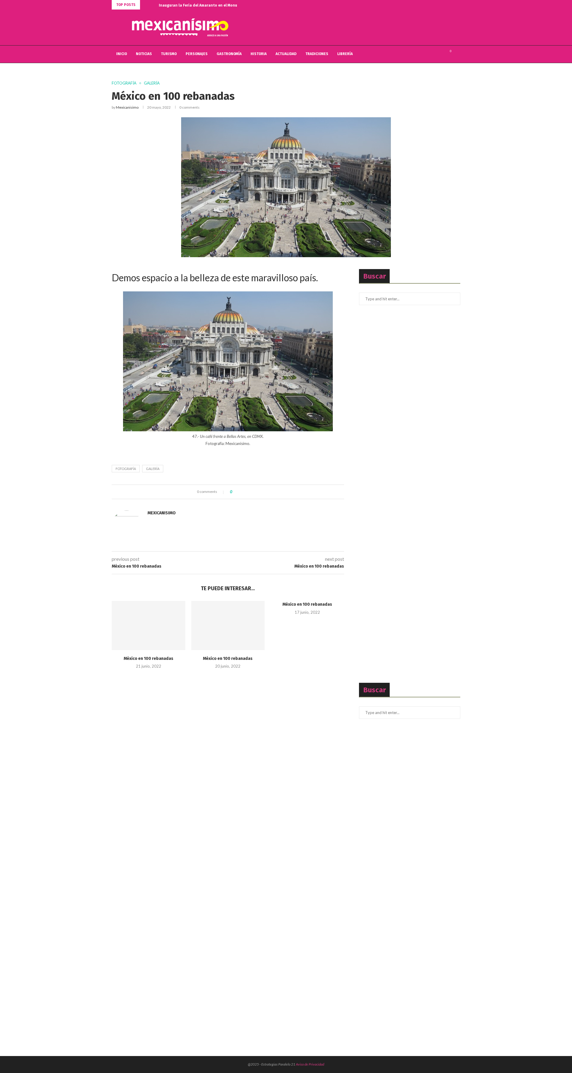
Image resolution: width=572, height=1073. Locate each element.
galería (152, 469)
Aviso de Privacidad (310, 1064)
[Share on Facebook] (241, 491)
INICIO (121, 54)
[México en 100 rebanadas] (148, 625)
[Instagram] (440, 54)
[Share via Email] (258, 491)
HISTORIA (259, 54)
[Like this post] (235, 491)
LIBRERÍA (345, 54)
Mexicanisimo (127, 107)
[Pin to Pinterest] (253, 491)
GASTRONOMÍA (229, 54)
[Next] (153, 5)
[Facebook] (427, 54)
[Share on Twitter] (247, 491)
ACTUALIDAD (286, 54)
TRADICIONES (316, 54)
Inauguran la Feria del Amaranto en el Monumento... (205, 5)
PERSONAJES (197, 54)
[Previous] (145, 5)
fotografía (126, 469)
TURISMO (169, 54)
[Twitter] (433, 54)
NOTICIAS (144, 54)
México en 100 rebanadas (148, 658)
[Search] (457, 54)
